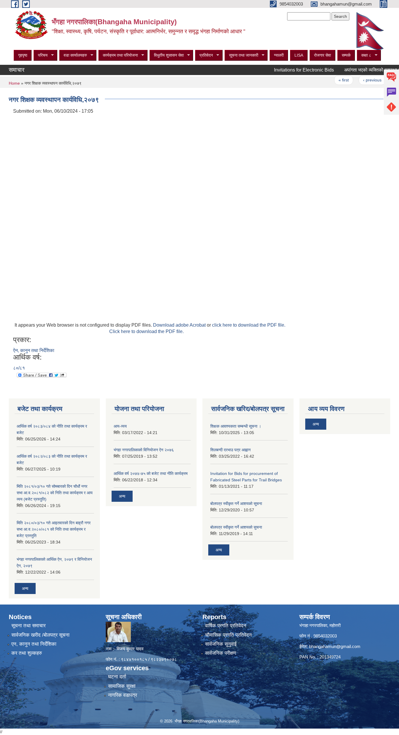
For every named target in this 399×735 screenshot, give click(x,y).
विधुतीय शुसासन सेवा (167, 55)
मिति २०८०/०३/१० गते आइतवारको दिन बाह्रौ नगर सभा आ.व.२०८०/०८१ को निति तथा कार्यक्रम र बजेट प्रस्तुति (54, 529)
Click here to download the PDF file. (146, 331)
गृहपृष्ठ (22, 55)
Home (14, 83)
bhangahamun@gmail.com (334, 646)
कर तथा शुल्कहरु (26, 653)
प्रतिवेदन (204, 55)
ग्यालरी (279, 55)
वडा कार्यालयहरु (73, 55)
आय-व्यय (120, 426)
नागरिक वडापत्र (122, 695)
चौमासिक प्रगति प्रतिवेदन (228, 635)
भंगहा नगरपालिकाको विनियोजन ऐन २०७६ (144, 449)
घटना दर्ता (117, 677)
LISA (298, 55)
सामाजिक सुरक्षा (122, 686)
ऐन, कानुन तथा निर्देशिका (33, 350)
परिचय (41, 55)
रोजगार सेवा (322, 55)
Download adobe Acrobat (180, 325)
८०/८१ (19, 367)
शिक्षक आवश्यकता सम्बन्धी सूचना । (235, 426)
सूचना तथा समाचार (28, 625)
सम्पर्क (346, 55)
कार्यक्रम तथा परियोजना (118, 55)
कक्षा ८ (364, 55)
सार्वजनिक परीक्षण (220, 653)
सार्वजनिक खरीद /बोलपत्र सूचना (40, 635)
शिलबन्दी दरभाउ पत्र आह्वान (230, 449)
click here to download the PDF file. (248, 325)
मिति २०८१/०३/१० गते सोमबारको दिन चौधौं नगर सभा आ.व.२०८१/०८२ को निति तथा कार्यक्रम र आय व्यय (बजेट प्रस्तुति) (55, 492)
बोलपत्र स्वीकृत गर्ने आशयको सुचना (236, 527)
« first (332, 80)
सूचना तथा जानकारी (241, 55)
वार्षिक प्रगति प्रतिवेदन (225, 625)
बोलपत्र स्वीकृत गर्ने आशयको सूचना (236, 503)
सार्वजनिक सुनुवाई (221, 644)
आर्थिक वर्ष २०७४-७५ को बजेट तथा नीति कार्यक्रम (151, 473)
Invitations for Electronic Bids (293, 69)
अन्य (25, 588)
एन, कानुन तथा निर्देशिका (33, 644)
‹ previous (361, 80)
